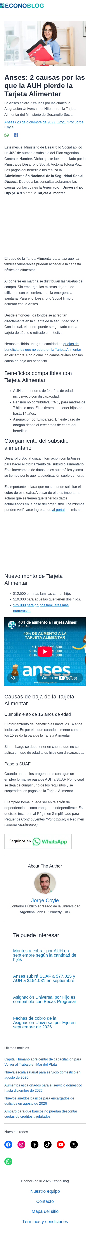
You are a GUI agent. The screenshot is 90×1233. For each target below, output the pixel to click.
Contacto (45, 1201)
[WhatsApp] (6, 135)
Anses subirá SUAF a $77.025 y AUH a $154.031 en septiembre (44, 978)
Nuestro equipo (45, 1191)
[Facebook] (16, 135)
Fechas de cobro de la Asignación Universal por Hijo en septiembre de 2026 (44, 1022)
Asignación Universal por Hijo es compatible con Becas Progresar (44, 999)
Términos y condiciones (45, 1221)
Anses (9, 122)
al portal (58, 510)
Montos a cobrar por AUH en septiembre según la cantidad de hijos (44, 955)
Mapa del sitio (45, 1211)
